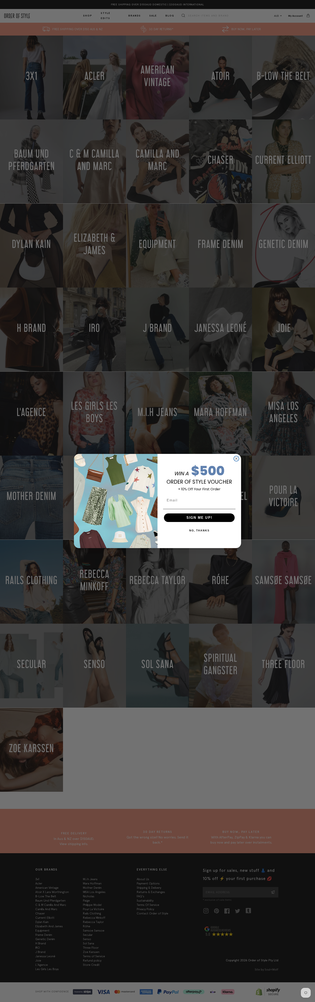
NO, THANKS (199, 530)
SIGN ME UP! (199, 517)
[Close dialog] (236, 458)
